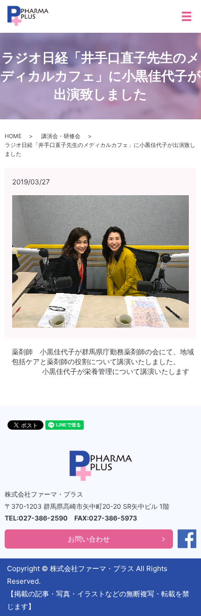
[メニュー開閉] (186, 16)
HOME (13, 135)
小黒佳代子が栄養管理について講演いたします (115, 371)
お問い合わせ (89, 539)
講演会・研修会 (60, 135)
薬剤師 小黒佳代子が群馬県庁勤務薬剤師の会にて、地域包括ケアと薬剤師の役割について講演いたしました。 (103, 356)
